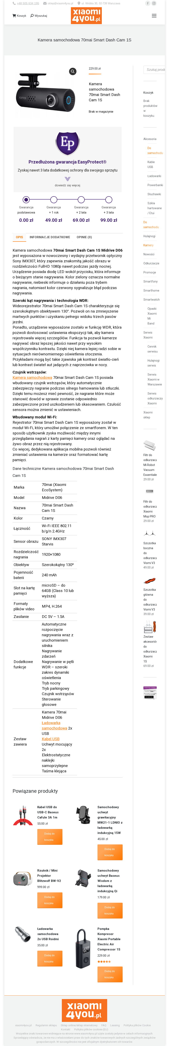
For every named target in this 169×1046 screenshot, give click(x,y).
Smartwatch (151, 299)
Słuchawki (154, 194)
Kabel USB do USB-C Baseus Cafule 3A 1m (48, 812)
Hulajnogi (149, 236)
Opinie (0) (84, 237)
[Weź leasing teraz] (150, 698)
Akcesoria (149, 139)
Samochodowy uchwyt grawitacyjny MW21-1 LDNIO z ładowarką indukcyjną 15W (110, 820)
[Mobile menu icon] (154, 15)
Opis (19, 237)
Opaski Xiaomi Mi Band (152, 316)
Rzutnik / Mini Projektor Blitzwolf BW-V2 (49, 876)
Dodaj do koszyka (49, 836)
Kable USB (151, 164)
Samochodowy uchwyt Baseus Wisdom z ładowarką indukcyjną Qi (108, 881)
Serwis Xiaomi (148, 335)
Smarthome (151, 290)
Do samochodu (155, 150)
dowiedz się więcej (67, 185)
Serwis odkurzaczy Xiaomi (155, 398)
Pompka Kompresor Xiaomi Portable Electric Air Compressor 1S (109, 939)
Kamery (148, 245)
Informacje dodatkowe (50, 237)
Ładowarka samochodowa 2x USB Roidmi (48, 934)
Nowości (148, 254)
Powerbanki (155, 185)
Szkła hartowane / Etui (155, 208)
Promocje (149, 272)
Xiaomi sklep (148, 415)
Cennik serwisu (153, 349)
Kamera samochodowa (32, 377)
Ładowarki (154, 176)
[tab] (19, 237)
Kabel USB (51, 739)
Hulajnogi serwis (154, 363)
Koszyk (21, 15)
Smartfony (150, 281)
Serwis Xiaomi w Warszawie (155, 379)
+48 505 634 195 (28, 3)
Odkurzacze (151, 263)
